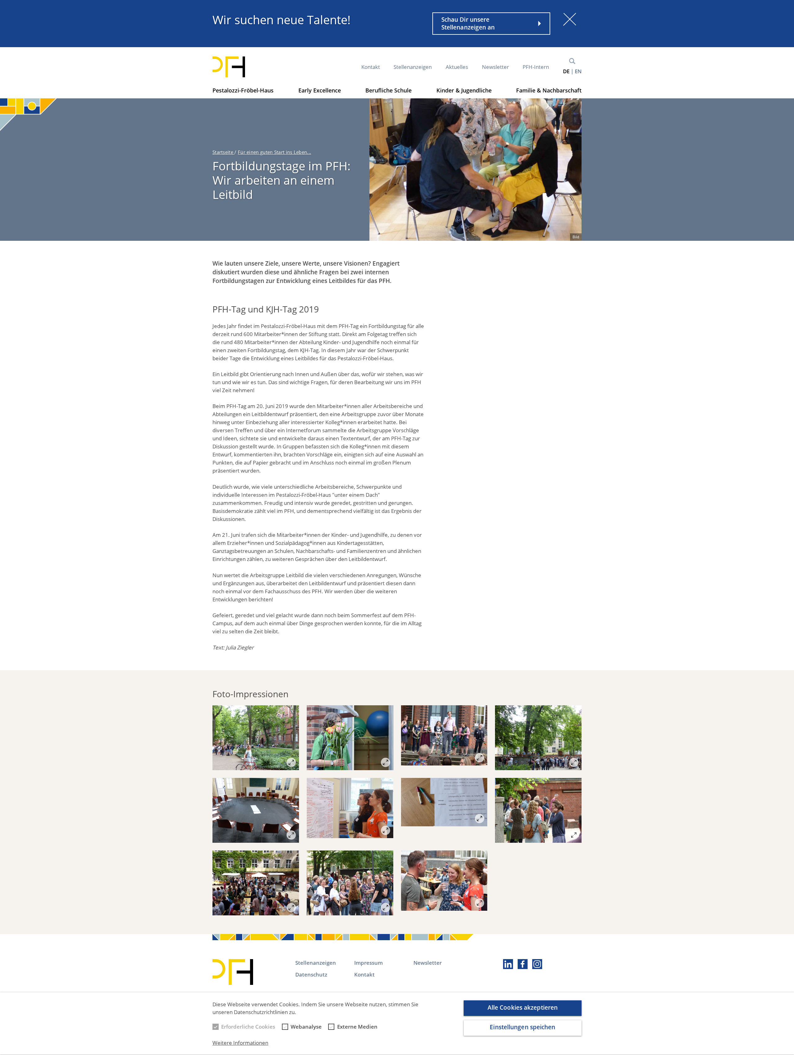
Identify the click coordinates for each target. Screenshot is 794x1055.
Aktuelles (457, 66)
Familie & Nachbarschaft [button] (549, 90)
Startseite (223, 152)
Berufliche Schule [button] (388, 90)
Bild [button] (576, 237)
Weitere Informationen (240, 1043)
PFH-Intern (536, 66)
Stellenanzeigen (413, 66)
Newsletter (495, 66)
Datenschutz (311, 974)
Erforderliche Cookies (248, 1026)
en (578, 71)
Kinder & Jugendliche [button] (464, 90)
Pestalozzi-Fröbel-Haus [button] (243, 90)
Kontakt (370, 66)
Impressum (368, 962)
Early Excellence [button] (319, 90)
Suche (572, 61)
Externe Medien (357, 1026)
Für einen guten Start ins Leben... (274, 152)
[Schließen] (570, 19)
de (566, 71)
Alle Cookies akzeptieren (523, 1007)
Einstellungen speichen (522, 1027)
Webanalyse (306, 1026)
